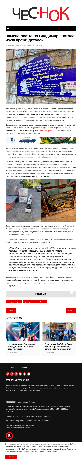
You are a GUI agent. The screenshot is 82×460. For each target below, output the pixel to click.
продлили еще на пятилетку (28, 117)
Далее (70, 310)
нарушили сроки (45, 131)
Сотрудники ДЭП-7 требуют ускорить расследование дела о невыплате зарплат (58, 346)
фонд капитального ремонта (36, 302)
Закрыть (11, 457)
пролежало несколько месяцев (24, 151)
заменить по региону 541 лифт (53, 111)
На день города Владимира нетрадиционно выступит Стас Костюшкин (21, 346)
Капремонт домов (15, 302)
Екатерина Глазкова (14, 45)
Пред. (12, 310)
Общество (38, 45)
